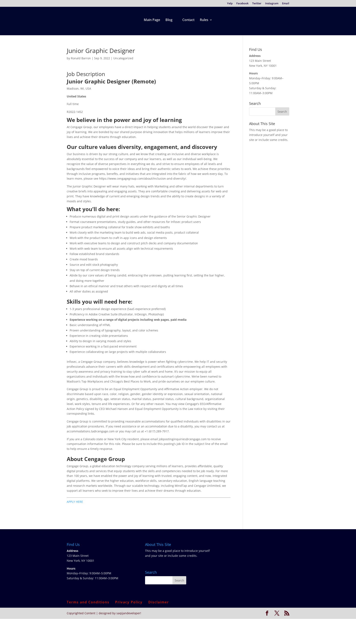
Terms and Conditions (88, 602)
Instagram (271, 3)
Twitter (256, 3)
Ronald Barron (81, 58)
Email (285, 3)
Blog (168, 20)
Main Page (152, 20)
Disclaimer (158, 602)
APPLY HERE (75, 502)
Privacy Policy (129, 602)
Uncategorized (123, 58)
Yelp (230, 3)
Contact (188, 20)
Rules (204, 20)
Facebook (242, 3)
